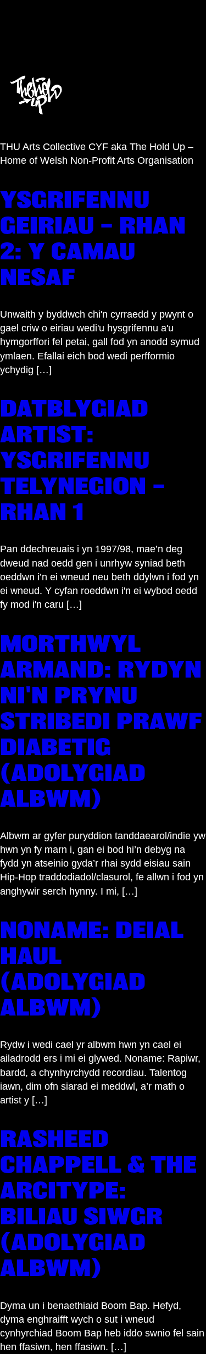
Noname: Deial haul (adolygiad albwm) (91, 968)
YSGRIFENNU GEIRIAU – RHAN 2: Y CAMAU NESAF (93, 238)
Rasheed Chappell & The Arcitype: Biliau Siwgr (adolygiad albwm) (98, 1202)
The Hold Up (90, 30)
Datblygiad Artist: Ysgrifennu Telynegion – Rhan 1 (82, 459)
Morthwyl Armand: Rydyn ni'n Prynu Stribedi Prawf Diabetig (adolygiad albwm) (101, 720)
